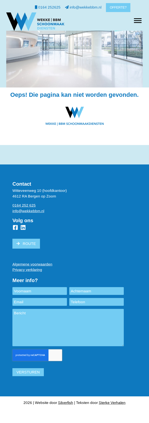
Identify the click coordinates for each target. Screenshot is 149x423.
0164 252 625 (24, 205)
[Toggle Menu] (138, 20)
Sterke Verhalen (112, 403)
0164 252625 (49, 7)
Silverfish (65, 403)
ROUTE (29, 244)
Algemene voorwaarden (32, 264)
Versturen (28, 372)
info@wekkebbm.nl (85, 7)
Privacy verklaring (27, 270)
